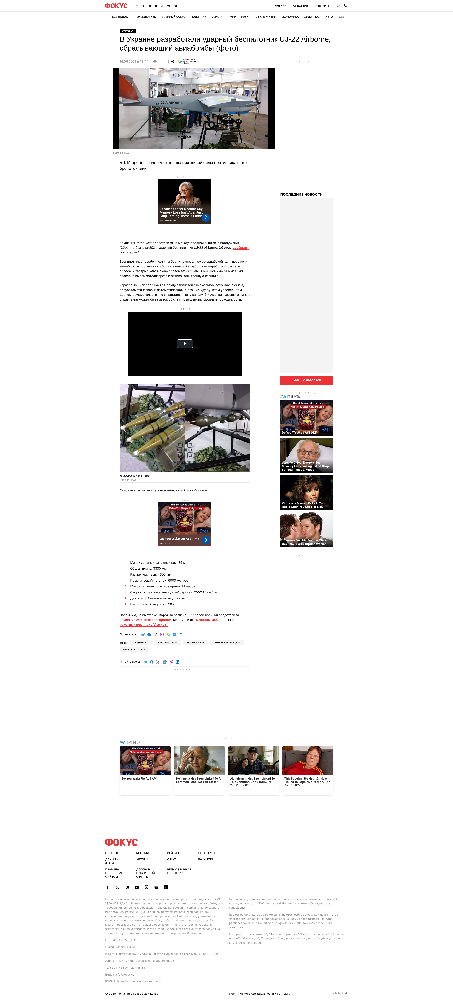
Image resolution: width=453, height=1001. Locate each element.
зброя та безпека (135, 649)
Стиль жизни (266, 16)
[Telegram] (150, 6)
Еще (341, 16)
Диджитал (312, 16)
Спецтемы (301, 5)
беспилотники (168, 642)
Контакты (284, 993)
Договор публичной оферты (145, 873)
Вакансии (206, 859)
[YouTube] (156, 6)
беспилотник (196, 642)
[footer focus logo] (121, 842)
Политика (198, 16)
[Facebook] (137, 6)
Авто (329, 16)
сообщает (241, 247)
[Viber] (162, 6)
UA (338, 5)
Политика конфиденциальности (251, 993)
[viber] (146, 887)
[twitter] (117, 887)
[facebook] (107, 887)
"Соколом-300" (207, 620)
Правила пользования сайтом (116, 873)
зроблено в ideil (339, 993)
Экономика (290, 16)
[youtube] (137, 887)
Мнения (280, 5)
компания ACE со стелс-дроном (145, 620)
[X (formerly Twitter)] (143, 6)
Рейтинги (323, 5)
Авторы (142, 859)
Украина (218, 16)
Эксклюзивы (146, 16)
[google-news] (156, 887)
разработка (142, 642)
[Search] (346, 5)
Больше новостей (307, 380)
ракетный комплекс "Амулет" (144, 624)
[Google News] (169, 6)
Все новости (122, 16)
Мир (233, 16)
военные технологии (228, 642)
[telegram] (127, 887)
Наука (245, 16)
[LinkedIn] (175, 6)
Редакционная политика (179, 871)
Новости (112, 853)
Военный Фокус (174, 16)
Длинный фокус (113, 861)
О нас (171, 859)
